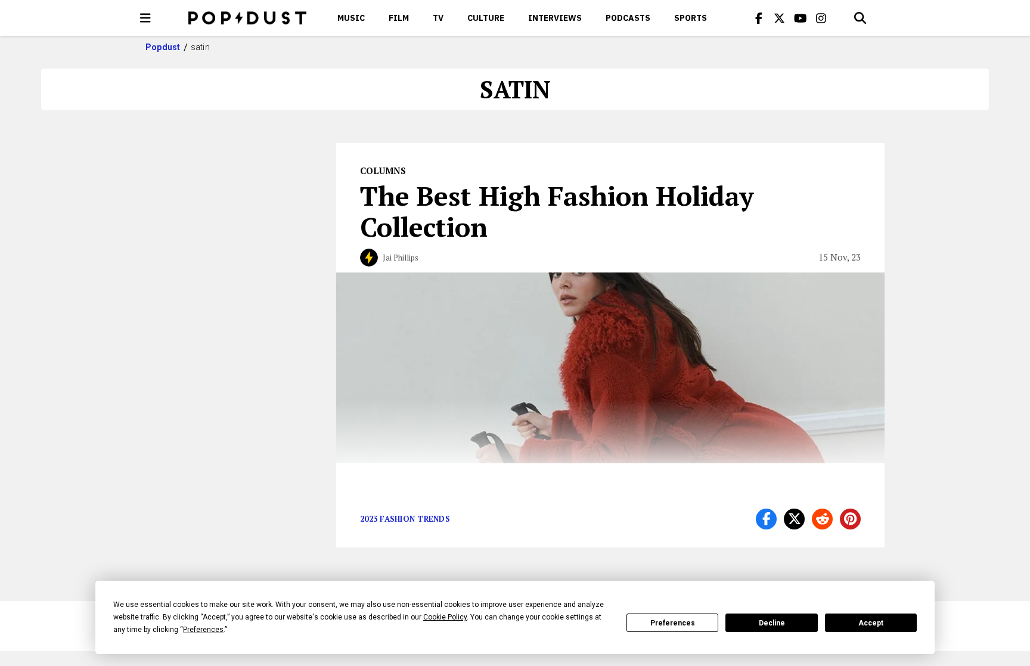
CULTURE (485, 18)
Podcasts (628, 18)
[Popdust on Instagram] (821, 18)
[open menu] (145, 18)
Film (399, 18)
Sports (690, 18)
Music (351, 18)
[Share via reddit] (822, 519)
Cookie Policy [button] (445, 617)
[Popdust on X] (780, 18)
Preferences (672, 623)
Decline (772, 623)
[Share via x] (794, 519)
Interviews (555, 18)
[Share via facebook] (766, 519)
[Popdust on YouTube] (800, 18)
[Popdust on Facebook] (759, 18)
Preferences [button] (203, 629)
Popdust (163, 47)
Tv (438, 18)
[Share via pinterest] (850, 519)
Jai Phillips (400, 257)
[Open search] (860, 18)
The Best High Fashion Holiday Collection (556, 211)
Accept (870, 623)
